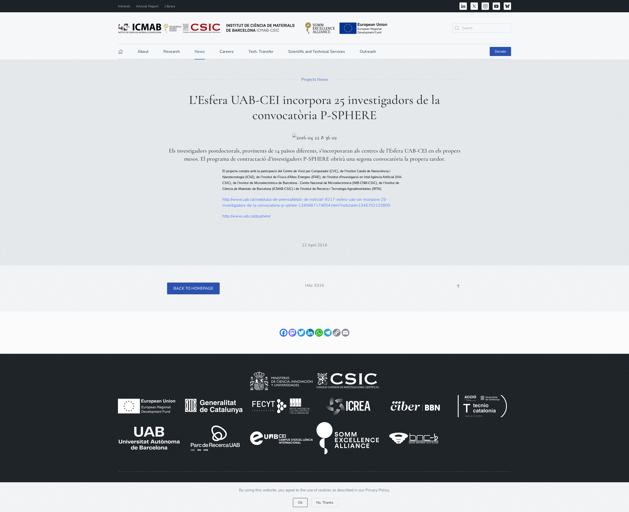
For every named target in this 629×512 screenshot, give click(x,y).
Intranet (124, 6)
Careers (227, 51)
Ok (300, 502)
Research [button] (171, 51)
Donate (500, 51)
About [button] (143, 51)
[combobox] (481, 28)
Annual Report (147, 6)
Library (170, 6)
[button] (458, 286)
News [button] (200, 51)
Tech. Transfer (260, 51)
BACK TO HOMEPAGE (193, 288)
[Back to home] (253, 28)
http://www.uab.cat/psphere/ (246, 216)
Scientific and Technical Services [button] (316, 51)
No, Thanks (324, 502)
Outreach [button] (368, 51)
